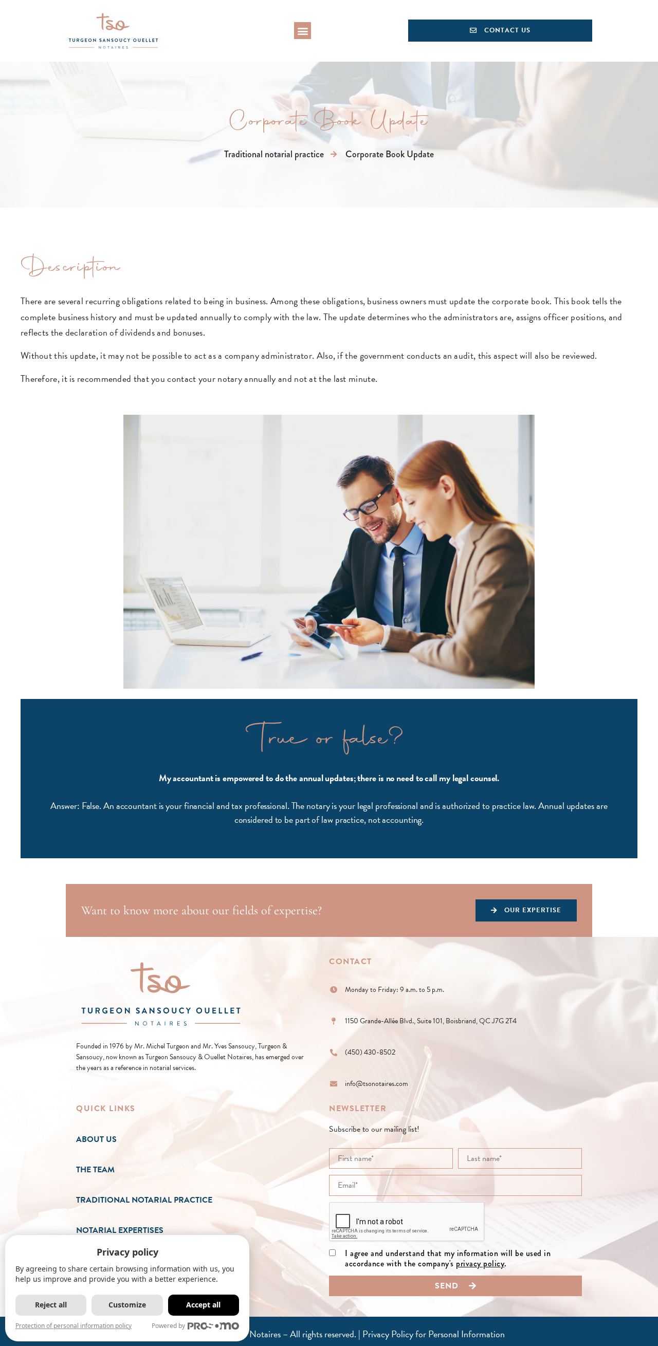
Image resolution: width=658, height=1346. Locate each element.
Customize (127, 1305)
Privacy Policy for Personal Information (433, 1334)
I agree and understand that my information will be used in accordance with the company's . (448, 1259)
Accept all (203, 1305)
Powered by (168, 1325)
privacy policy (480, 1263)
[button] (302, 30)
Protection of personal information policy (73, 1325)
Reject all (51, 1305)
